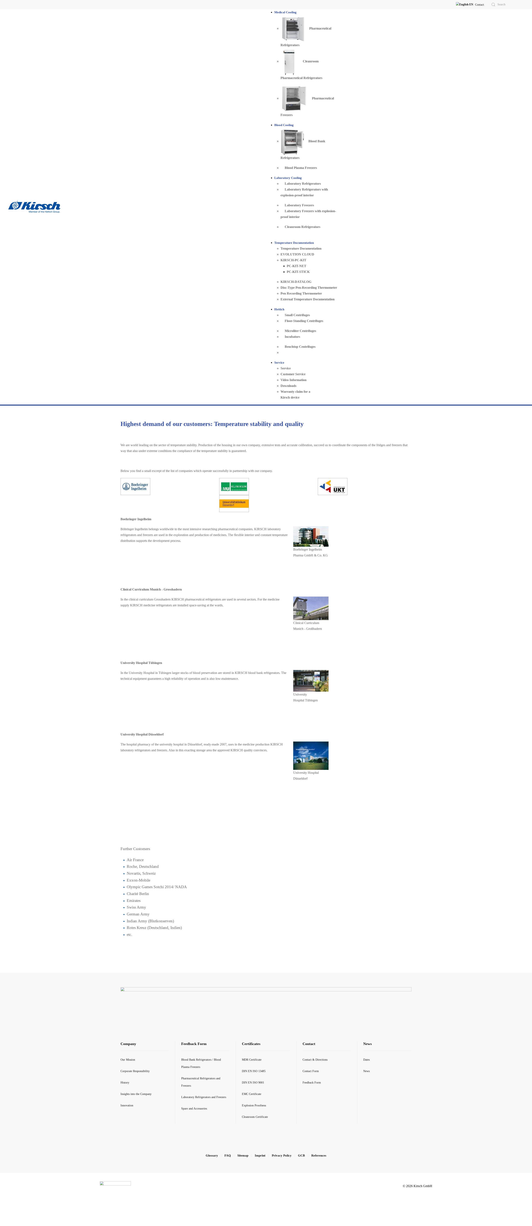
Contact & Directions (315, 1059)
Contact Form (311, 1071)
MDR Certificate (251, 1059)
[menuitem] (285, 12)
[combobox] (502, 4)
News (367, 1044)
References (318, 1155)
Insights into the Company (136, 1094)
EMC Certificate (251, 1094)
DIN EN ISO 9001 (253, 1082)
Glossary (212, 1155)
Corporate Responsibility (135, 1071)
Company (128, 1044)
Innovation (127, 1105)
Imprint (260, 1155)
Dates (366, 1059)
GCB (301, 1155)
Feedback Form (194, 1044)
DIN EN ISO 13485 (254, 1071)
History (125, 1082)
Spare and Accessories (194, 1108)
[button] (464, 4)
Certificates (251, 1044)
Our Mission (128, 1059)
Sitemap (242, 1155)
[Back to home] (34, 207)
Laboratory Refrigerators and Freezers (203, 1097)
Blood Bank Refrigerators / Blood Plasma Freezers (201, 1063)
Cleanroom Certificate (255, 1116)
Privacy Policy (282, 1155)
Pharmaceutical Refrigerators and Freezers (200, 1082)
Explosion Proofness (254, 1105)
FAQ (227, 1155)
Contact (479, 4)
